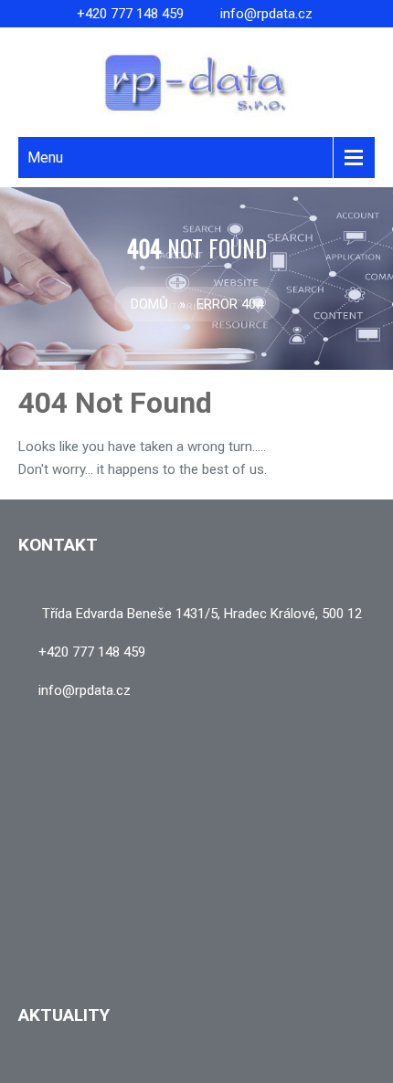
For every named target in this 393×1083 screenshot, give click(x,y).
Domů (149, 304)
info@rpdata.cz (266, 13)
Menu (45, 157)
